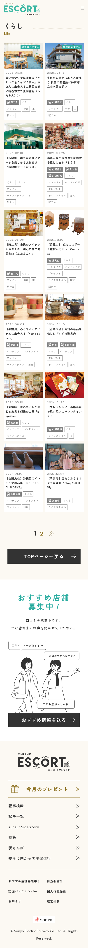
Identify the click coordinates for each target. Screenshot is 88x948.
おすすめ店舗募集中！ (24, 881)
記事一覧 (16, 816)
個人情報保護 (56, 891)
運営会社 (53, 901)
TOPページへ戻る (44, 556)
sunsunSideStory (23, 826)
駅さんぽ (16, 847)
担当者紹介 (55, 881)
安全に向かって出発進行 (29, 858)
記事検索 (16, 805)
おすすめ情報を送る (44, 720)
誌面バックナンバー (22, 891)
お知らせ (14, 901)
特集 (12, 837)
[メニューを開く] (82, 8)
